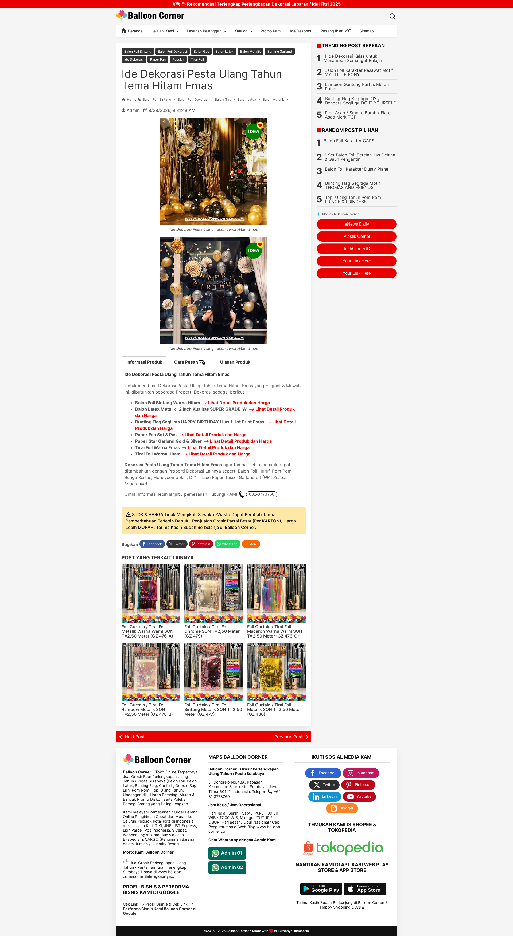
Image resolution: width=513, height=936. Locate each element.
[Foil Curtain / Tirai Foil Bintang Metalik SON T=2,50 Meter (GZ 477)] (213, 672)
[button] (251, 544)
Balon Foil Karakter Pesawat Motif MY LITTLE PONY (359, 72)
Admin (133, 110)
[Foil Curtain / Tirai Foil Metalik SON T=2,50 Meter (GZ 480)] (276, 672)
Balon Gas (201, 51)
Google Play (325, 890)
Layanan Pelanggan (204, 31)
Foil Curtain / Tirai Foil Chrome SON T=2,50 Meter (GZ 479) (212, 631)
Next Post (135, 736)
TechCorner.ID (356, 248)
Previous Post (288, 736)
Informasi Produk (144, 362)
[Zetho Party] (308, 854)
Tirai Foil (197, 59)
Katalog (241, 31)
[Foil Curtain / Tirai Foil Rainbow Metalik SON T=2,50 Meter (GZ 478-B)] (151, 672)
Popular (178, 59)
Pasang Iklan (332, 31)
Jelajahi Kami (162, 31)
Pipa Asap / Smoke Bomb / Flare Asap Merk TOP (358, 115)
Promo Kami (271, 31)
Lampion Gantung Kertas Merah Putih (357, 86)
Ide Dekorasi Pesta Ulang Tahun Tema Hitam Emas (202, 79)
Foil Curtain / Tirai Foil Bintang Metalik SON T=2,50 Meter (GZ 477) (213, 709)
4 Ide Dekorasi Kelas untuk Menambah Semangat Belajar (353, 58)
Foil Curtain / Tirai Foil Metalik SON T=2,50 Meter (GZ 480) (274, 709)
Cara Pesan (186, 362)
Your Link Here (357, 261)
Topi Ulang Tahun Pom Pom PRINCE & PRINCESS (353, 199)
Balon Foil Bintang (137, 51)
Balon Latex (225, 51)
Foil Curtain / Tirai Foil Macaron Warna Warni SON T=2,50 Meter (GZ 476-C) (274, 631)
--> (235, 402)
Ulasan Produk (235, 362)
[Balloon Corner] (150, 16)
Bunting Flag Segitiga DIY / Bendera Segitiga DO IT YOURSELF (360, 100)
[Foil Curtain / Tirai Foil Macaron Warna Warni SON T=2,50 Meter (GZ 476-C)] (276, 593)
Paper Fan (158, 59)
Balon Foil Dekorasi (172, 51)
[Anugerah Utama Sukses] (350, 854)
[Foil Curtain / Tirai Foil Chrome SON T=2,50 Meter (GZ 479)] (213, 593)
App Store (368, 890)
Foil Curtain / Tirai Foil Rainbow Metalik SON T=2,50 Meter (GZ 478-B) (147, 709)
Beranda (135, 31)
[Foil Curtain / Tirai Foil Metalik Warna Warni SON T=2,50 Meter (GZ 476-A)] (151, 593)
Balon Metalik (250, 51)
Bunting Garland (279, 51)
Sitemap (366, 31)
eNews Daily (357, 224)
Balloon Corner (237, 931)
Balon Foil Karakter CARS (349, 140)
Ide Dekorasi (301, 31)
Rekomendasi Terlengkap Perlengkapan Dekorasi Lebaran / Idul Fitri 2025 (257, 4)
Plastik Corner (356, 236)
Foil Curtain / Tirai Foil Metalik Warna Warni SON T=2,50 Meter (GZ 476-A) (147, 631)
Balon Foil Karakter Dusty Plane (356, 169)
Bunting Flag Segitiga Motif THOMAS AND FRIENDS (352, 185)
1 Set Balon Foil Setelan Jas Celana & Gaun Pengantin (360, 157)
